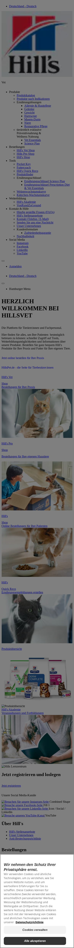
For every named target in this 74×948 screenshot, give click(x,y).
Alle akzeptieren (35, 940)
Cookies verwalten (34, 929)
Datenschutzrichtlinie (29, 922)
